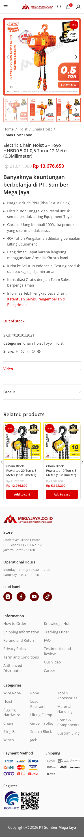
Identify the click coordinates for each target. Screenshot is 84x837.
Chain (8, 723)
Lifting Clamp (41, 714)
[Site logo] (37, 6)
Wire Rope (12, 693)
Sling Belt (11, 731)
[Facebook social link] (16, 351)
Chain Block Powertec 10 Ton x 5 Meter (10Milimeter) (61, 470)
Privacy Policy (14, 648)
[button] (7, 56)
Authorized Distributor (12, 668)
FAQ (47, 640)
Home (8, 129)
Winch (8, 739)
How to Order (14, 623)
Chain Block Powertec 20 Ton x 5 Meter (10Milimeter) (21, 470)
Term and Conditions (21, 657)
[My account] (78, 6)
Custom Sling (68, 733)
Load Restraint (38, 704)
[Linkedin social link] (28, 351)
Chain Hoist (42, 129)
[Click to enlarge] (12, 87)
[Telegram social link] (39, 351)
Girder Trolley (42, 723)
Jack (33, 739)
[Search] (59, 6)
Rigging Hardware (11, 712)
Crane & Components (68, 722)
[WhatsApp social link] (33, 351)
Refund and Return (19, 640)
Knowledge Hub (57, 623)
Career (49, 670)
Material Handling (65, 709)
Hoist (23, 129)
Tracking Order (56, 632)
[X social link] (22, 351)
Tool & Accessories (67, 695)
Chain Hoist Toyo (17, 135)
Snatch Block (41, 731)
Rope (34, 693)
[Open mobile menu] (5, 6)
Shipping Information (21, 632)
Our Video (52, 662)
